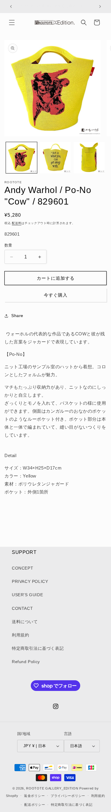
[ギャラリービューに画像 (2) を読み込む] (55, 157)
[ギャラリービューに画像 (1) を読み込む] (21, 157)
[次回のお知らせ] (100, 6)
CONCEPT (22, 568)
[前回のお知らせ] (10, 6)
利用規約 (20, 635)
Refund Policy (26, 661)
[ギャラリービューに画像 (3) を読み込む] (89, 157)
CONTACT (22, 608)
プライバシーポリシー (68, 795)
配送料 (16, 223)
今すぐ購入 (55, 295)
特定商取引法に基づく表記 (38, 648)
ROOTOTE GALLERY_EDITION (52, 788)
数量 (8, 245)
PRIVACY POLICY (30, 581)
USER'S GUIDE (27, 594)
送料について (25, 621)
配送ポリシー (34, 804)
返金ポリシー (34, 795)
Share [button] (17, 315)
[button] (11, 22)
